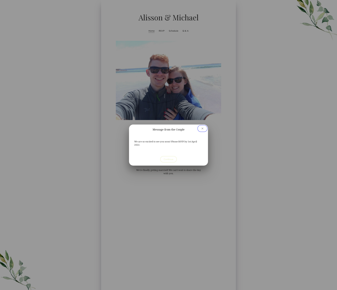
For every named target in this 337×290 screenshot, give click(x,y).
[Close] (202, 128)
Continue (168, 159)
